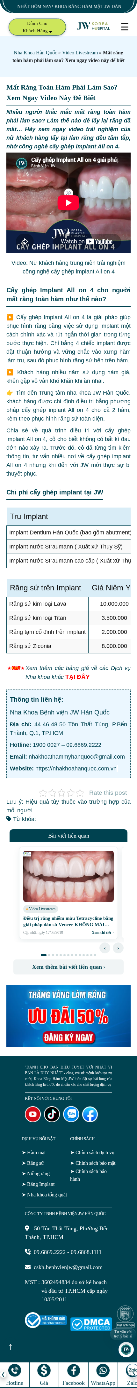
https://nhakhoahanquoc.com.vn (75, 768)
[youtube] (33, 1120)
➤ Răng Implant (38, 1184)
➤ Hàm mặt (34, 1152)
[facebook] (90, 1120)
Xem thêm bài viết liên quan (68, 967)
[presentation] (104, 947)
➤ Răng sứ (33, 1163)
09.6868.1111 (86, 1252)
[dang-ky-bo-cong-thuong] (46, 1326)
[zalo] (71, 1120)
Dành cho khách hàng (36, 27)
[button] (44, 955)
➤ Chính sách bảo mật (92, 1163)
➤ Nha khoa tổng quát (44, 1194)
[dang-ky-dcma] (91, 1329)
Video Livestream (80, 52)
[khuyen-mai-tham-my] (68, 1045)
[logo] (94, 29)
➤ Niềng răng (36, 1173)
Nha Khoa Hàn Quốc (35, 52)
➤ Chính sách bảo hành (88, 1175)
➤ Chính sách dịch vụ (92, 1152)
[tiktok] (52, 1120)
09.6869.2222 (83, 745)
